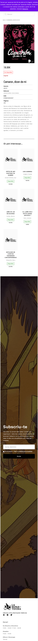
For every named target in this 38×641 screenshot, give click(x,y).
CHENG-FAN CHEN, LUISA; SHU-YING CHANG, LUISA (10, 260)
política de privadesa (25, 451)
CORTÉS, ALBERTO (11, 216)
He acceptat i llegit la (18, 451)
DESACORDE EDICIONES (11, 93)
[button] (20, 134)
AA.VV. (5, 88)
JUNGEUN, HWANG (27, 174)
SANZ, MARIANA (27, 218)
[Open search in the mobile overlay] (19, 14)
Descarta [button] (25, 9)
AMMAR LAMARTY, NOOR (10, 177)
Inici (4, 20)
